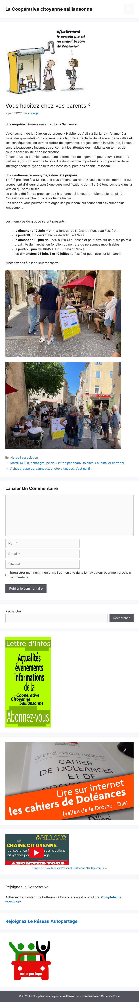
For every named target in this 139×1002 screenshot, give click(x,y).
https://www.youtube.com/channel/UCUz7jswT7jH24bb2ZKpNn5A (69, 867)
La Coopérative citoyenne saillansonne (48, 9)
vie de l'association (24, 457)
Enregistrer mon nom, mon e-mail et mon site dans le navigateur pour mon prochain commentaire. (70, 575)
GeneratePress (110, 996)
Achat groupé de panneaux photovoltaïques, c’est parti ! (51, 468)
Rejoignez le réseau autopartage (41, 921)
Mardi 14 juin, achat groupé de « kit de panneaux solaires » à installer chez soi (67, 463)
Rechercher (13, 611)
